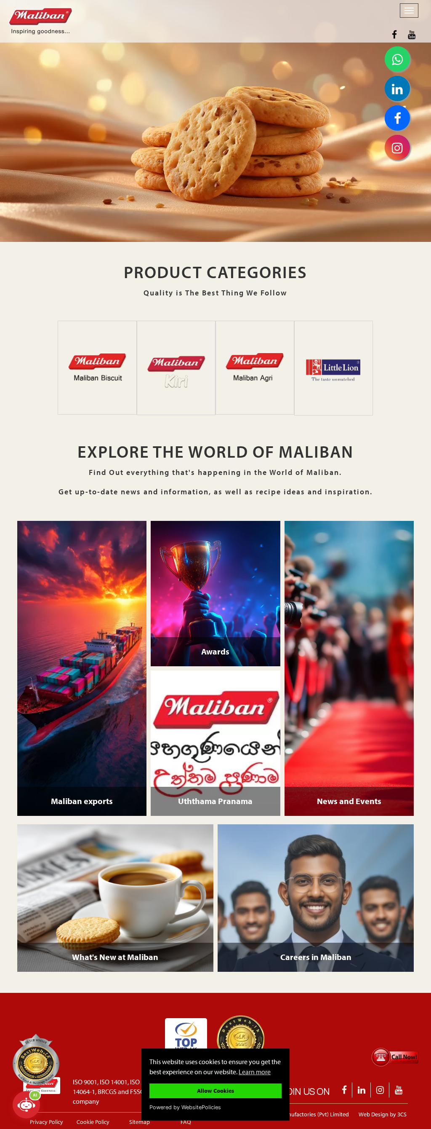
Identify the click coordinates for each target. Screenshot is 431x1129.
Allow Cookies (215, 1090)
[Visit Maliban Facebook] (394, 34)
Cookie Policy (93, 1122)
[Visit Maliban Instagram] (380, 1090)
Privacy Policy (46, 1122)
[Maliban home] (192, 10)
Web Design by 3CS (383, 1114)
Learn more (255, 1071)
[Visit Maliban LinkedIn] (361, 1090)
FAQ (186, 1122)
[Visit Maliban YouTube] (411, 34)
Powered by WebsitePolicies (185, 1107)
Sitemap (139, 1122)
